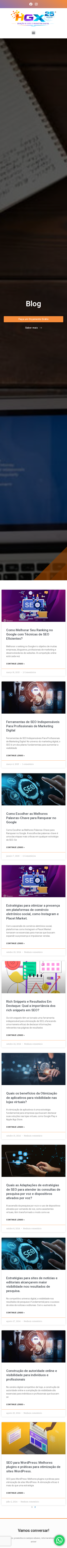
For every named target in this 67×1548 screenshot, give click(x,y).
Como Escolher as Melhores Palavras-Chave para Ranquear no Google (31, 818)
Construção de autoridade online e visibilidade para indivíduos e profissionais (31, 1375)
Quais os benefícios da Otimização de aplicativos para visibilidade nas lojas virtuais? (31, 1097)
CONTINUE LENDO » (15, 664)
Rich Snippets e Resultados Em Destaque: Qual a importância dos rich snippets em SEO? (30, 1006)
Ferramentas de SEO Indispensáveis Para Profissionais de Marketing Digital (33, 726)
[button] (33, 32)
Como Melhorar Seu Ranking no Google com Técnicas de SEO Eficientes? (29, 634)
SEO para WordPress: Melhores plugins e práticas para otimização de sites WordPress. (33, 1467)
